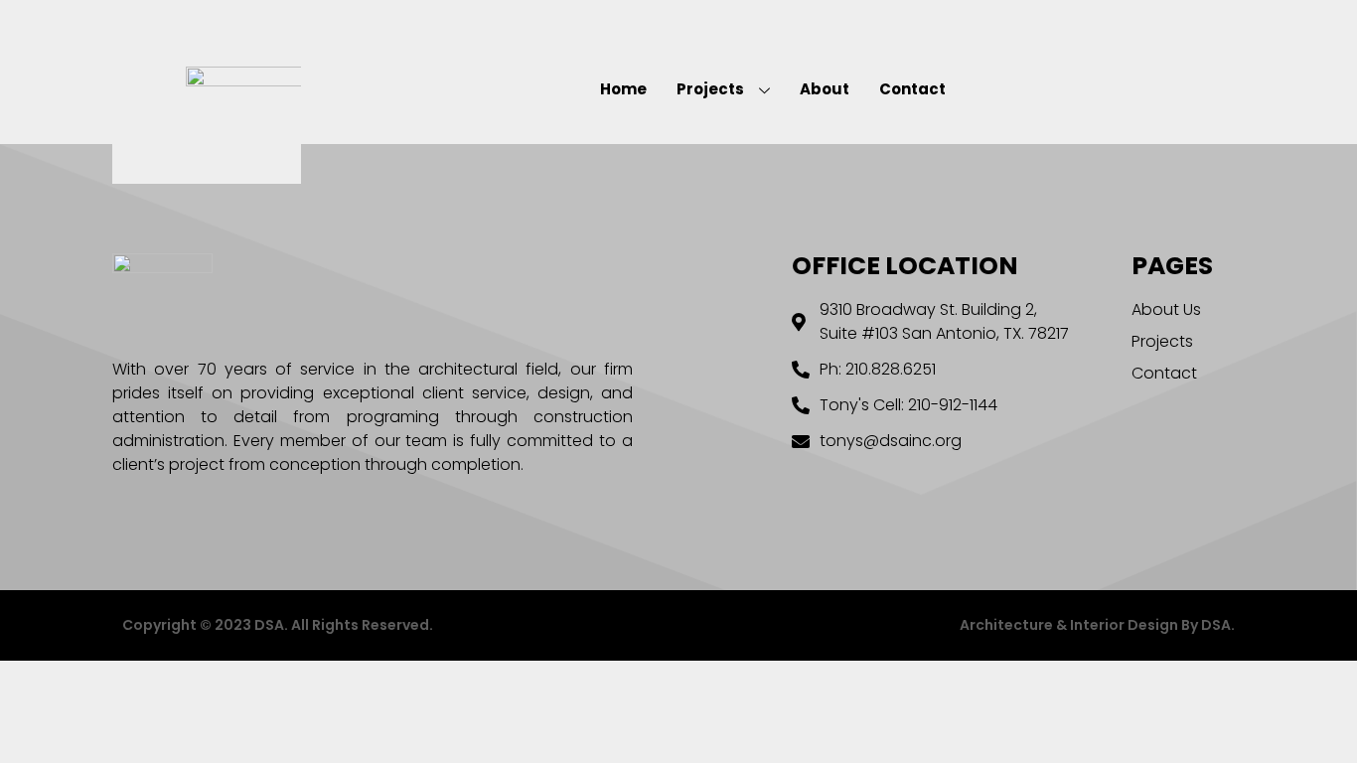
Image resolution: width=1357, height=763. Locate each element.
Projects (710, 88)
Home (623, 88)
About (824, 88)
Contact (912, 88)
